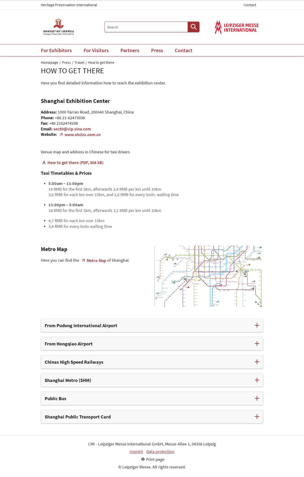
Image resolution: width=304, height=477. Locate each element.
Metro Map (96, 260)
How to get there (101, 62)
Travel (79, 62)
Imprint (136, 451)
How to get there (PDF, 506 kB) (76, 162)
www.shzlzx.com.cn (83, 134)
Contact (250, 4)
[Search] (194, 27)
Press (66, 62)
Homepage (49, 62)
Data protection (160, 451)
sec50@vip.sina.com (72, 129)
